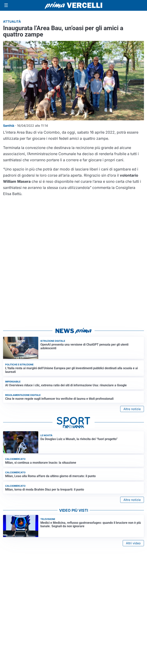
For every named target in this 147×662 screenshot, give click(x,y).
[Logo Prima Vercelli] (73, 5)
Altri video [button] (133, 543)
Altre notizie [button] (132, 409)
